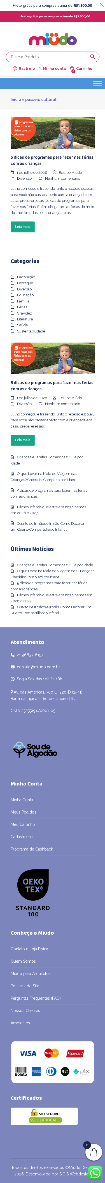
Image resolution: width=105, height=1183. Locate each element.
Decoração (26, 277)
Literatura (25, 319)
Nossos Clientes (25, 1010)
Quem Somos (23, 961)
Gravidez (24, 313)
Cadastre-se (21, 837)
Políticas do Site (25, 986)
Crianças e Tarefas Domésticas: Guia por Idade (55, 565)
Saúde (22, 325)
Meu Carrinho (23, 824)
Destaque (25, 283)
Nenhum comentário (62, 178)
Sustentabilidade (31, 331)
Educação (25, 295)
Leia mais (22, 227)
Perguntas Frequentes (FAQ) (36, 998)
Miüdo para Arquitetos (31, 973)
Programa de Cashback (32, 849)
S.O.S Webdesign (75, 1174)
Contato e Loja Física (29, 949)
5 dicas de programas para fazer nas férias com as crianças (52, 160)
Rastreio (27, 68)
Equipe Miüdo (70, 172)
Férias (22, 307)
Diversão (24, 178)
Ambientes (20, 1023)
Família (23, 301)
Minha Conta (22, 800)
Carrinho (84, 68)
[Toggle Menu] (97, 83)
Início (16, 99)
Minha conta (54, 68)
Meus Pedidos (23, 812)
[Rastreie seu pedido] (15, 68)
